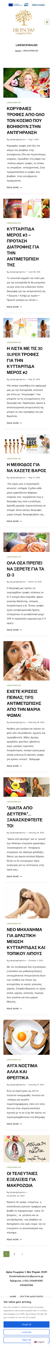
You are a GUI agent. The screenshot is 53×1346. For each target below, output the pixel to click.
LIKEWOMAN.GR (14, 102)
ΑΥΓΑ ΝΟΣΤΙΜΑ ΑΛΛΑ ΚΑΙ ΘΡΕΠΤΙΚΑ (22, 1072)
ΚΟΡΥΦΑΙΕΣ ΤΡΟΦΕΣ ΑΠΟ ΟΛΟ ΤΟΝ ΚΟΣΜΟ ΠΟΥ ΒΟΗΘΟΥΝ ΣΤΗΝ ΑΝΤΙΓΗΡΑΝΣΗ (26, 120)
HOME (13, 1296)
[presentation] (26, 83)
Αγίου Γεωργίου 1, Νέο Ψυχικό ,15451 (26, 1271)
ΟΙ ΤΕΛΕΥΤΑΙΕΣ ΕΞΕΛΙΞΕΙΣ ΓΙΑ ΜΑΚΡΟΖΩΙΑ (22, 1179)
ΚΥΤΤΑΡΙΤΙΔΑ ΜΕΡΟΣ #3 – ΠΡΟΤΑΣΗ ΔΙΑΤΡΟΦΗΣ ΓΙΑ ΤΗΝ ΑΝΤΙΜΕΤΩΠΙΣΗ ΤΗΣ (23, 247)
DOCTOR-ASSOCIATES (31, 1296)
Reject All (26, 1340)
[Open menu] (47, 22)
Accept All (26, 1324)
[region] (26, 1321)
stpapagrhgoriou (18, 139)
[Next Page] (22, 1254)
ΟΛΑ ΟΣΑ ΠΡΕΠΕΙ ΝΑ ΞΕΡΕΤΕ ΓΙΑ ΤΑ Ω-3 (25, 569)
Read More (14, 187)
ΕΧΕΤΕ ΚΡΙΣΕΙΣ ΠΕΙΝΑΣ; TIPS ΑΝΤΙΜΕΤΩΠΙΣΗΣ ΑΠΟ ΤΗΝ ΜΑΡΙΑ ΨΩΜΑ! (24, 703)
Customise (26, 1332)
